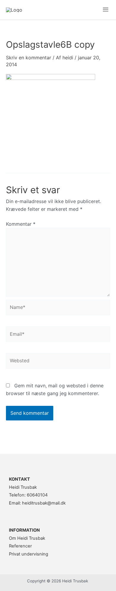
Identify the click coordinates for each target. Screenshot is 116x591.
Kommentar (20, 224)
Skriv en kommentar (28, 58)
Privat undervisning (28, 554)
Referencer (20, 546)
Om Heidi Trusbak (27, 538)
